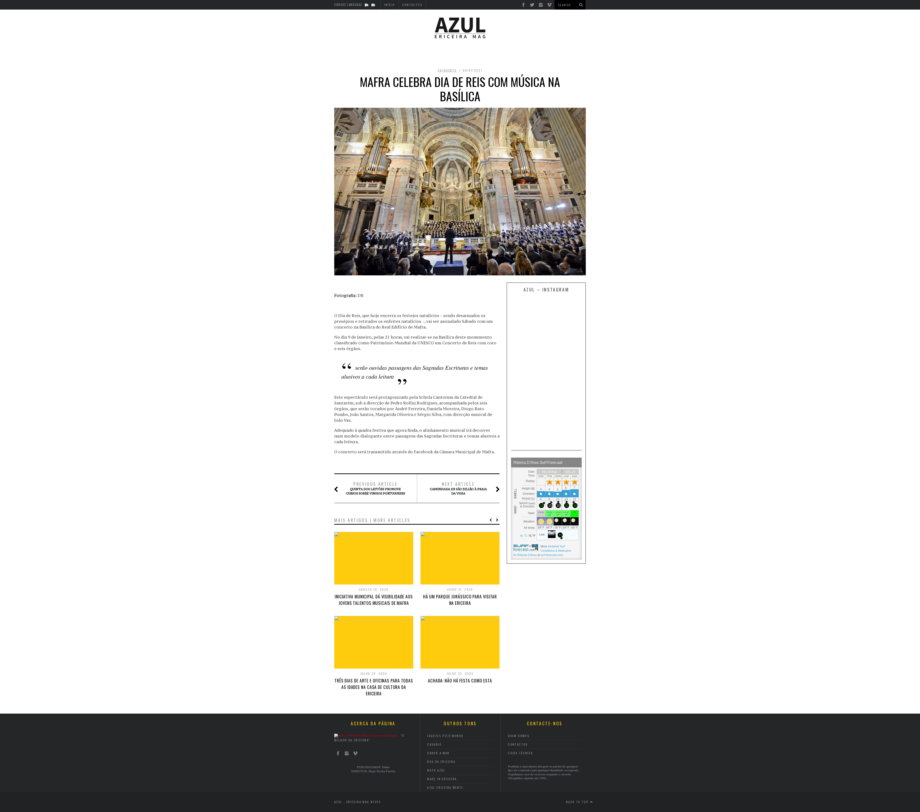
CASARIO (434, 744)
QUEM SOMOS (518, 736)
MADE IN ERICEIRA (442, 779)
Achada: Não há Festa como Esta (460, 680)
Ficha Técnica (520, 753)
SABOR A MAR (438, 753)
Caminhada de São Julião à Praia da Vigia (458, 488)
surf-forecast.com (551, 555)
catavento (447, 70)
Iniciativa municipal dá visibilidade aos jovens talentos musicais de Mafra (374, 599)
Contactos (518, 744)
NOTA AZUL (436, 770)
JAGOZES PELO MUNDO (445, 736)
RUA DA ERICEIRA (441, 762)
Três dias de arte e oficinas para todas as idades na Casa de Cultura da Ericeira (373, 687)
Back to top (578, 802)
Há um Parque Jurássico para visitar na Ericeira (460, 599)
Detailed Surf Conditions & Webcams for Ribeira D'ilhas (542, 551)
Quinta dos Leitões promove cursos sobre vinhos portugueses (375, 488)
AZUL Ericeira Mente (445, 787)
